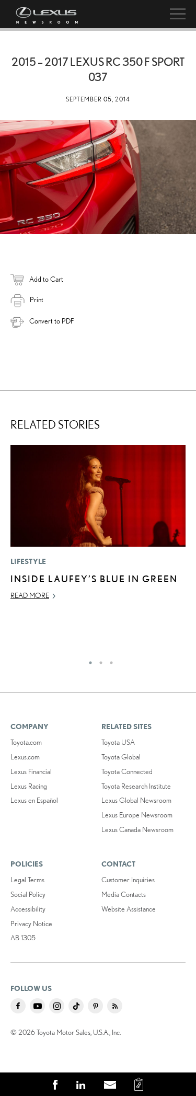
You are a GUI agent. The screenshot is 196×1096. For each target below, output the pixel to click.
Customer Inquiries (128, 879)
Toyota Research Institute (136, 786)
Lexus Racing (28, 786)
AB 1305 (23, 937)
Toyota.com (26, 742)
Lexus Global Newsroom (136, 800)
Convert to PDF (51, 321)
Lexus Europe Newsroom (136, 815)
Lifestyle (28, 561)
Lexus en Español (34, 800)
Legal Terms (27, 879)
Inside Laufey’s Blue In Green (94, 578)
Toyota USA (118, 742)
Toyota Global (121, 757)
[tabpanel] (98, 527)
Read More (29, 595)
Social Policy (27, 894)
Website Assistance (128, 909)
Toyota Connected (127, 771)
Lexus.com (25, 757)
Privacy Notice (31, 923)
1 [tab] (87, 660)
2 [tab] (98, 660)
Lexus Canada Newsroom (137, 829)
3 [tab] (108, 660)
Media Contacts (123, 894)
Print (36, 299)
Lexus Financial (31, 771)
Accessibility (27, 909)
